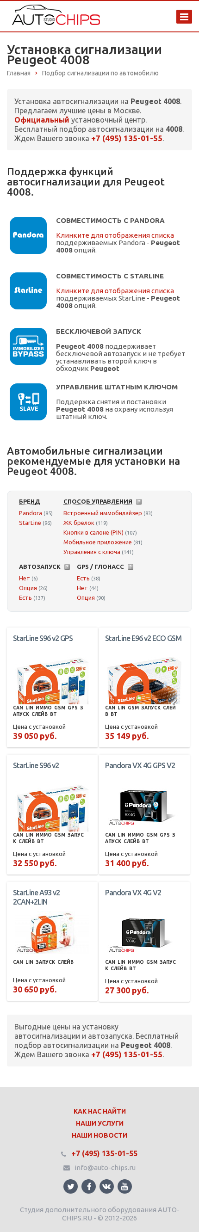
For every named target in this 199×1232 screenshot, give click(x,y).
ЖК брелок (78, 522)
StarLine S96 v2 (36, 765)
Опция (28, 588)
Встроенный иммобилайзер (102, 513)
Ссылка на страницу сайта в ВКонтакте (107, 1186)
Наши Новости (99, 1135)
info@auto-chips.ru (105, 1167)
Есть (25, 597)
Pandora (30, 513)
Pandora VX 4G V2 (133, 892)
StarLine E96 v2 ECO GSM (143, 638)
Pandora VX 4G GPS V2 (140, 765)
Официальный (41, 120)
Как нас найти (100, 1111)
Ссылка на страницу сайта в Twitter (70, 1186)
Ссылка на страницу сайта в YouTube (125, 1186)
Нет (24, 578)
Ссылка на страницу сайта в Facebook (88, 1186)
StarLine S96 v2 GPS (43, 638)
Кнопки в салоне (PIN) (93, 532)
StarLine (30, 522)
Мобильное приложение (97, 542)
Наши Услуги (100, 1123)
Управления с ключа (91, 551)
